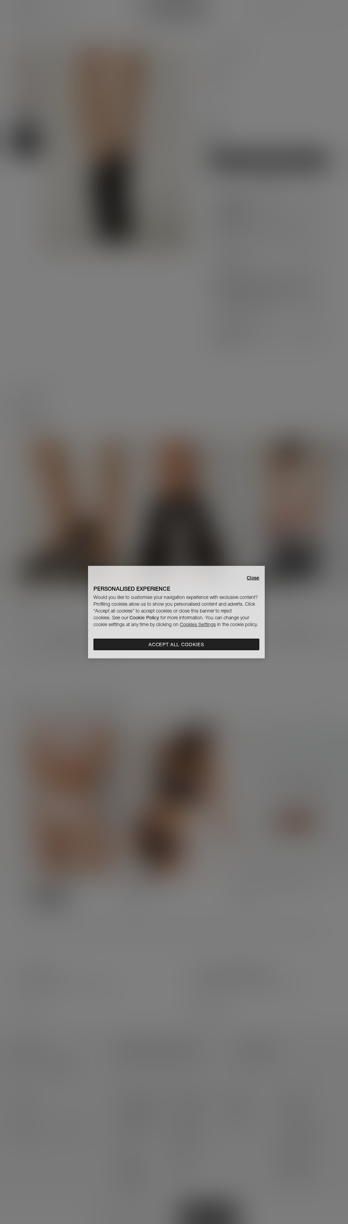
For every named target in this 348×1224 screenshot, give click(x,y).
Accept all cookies (176, 644)
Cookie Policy (144, 618)
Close (253, 577)
